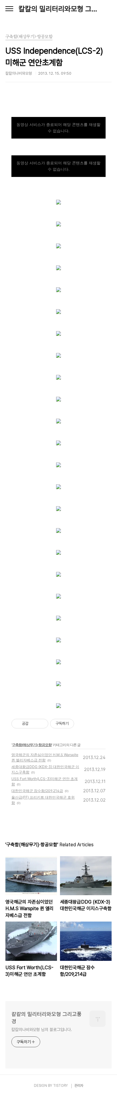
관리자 (78, 1086)
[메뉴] (9, 9)
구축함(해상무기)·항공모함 (32, 745)
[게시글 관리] (41, 723)
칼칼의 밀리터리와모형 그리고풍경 (58, 8)
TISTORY (60, 1086)
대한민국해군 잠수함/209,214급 (37, 790)
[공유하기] (34, 723)
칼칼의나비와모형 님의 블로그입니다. (41, 1029)
